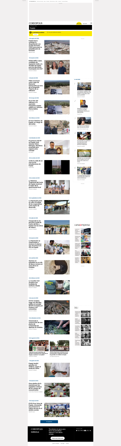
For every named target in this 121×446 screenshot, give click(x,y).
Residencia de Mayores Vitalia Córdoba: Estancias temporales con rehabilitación (77, 239)
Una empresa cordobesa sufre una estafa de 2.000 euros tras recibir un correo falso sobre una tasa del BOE (84, 93)
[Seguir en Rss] (90, 430)
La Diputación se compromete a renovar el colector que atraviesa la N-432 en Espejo (35, 244)
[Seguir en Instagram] (83, 430)
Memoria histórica (52, 1)
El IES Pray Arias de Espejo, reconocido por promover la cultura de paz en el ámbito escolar (35, 406)
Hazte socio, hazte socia (57, 438)
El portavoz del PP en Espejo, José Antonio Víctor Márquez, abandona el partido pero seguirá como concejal (35, 145)
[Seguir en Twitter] (78, 430)
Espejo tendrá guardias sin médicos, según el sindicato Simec (35, 365)
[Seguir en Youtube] (85, 430)
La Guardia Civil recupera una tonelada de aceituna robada (34, 283)
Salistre (56, 1)
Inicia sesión (85, 23)
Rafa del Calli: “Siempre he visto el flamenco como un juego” (77, 314)
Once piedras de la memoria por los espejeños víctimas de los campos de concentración (35, 386)
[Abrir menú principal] (91, 23)
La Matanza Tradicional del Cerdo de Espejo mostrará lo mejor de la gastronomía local (36, 184)
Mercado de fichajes (65, 1)
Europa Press (56, 356)
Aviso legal (62, 443)
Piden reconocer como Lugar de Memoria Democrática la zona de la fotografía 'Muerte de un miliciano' (36, 85)
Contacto (67, 443)
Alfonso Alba (79, 128)
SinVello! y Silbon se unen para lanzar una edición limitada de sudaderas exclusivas (77, 260)
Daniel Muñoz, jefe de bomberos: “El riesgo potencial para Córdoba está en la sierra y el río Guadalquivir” (78, 321)
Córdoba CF (59, 1)
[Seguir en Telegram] (81, 430)
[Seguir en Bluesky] (76, 430)
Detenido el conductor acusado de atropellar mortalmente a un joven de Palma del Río (83, 110)
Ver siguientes (49, 421)
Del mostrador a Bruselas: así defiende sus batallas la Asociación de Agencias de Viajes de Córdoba (77, 253)
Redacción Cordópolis (33, 70)
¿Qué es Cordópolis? (55, 443)
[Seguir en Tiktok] (87, 430)
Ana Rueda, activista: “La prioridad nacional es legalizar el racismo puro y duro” (77, 328)
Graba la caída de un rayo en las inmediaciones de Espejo (36, 163)
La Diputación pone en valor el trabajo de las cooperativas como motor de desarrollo (35, 204)
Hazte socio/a (79, 23)
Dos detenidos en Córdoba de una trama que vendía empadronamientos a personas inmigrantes (83, 142)
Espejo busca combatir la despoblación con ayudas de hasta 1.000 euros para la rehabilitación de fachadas (35, 45)
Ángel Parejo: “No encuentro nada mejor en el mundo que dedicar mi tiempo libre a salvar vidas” (77, 342)
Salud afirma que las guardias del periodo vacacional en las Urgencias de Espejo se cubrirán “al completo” (38, 353)
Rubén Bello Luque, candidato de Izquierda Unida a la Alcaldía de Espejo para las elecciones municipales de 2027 (36, 65)
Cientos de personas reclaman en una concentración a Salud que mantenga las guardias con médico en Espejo (59, 353)
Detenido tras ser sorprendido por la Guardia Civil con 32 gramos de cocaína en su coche (84, 159)
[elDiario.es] (38, 432)
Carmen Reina (31, 110)
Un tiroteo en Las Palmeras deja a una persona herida (83, 126)
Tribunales (47, 1)
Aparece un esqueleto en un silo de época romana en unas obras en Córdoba (36, 264)
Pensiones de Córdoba (40, 1)
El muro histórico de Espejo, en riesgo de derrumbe (35, 122)
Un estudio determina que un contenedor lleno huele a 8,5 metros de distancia (83, 177)
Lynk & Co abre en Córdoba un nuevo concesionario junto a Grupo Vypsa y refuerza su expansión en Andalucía (77, 231)
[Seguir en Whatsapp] (88, 430)
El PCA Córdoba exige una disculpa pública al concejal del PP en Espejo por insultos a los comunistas (36, 305)
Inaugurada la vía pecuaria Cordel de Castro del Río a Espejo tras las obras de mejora (36, 224)
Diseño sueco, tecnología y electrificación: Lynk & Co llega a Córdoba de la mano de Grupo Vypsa (78, 246)
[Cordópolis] (38, 429)
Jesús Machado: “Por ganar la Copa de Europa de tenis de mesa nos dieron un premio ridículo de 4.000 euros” (77, 335)
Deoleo (45, 1)
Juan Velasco (31, 152)
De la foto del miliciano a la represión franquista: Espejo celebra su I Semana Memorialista (35, 105)
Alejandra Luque (32, 52)
